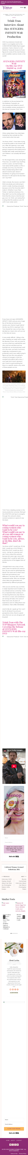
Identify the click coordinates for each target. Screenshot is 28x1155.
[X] (13, 1145)
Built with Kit (14, 856)
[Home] (3, 14)
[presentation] (7, 907)
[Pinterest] (18, 1145)
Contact (19, 1140)
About (13, 1140)
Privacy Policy (22, 1153)
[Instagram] (15, 1145)
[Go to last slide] (4, 917)
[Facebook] (10, 1145)
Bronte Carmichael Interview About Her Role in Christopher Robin (21, 883)
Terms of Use (14, 1153)
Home (8, 1140)
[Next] (24, 917)
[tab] (12, 933)
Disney (14, 17)
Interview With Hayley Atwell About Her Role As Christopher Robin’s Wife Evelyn (7, 883)
